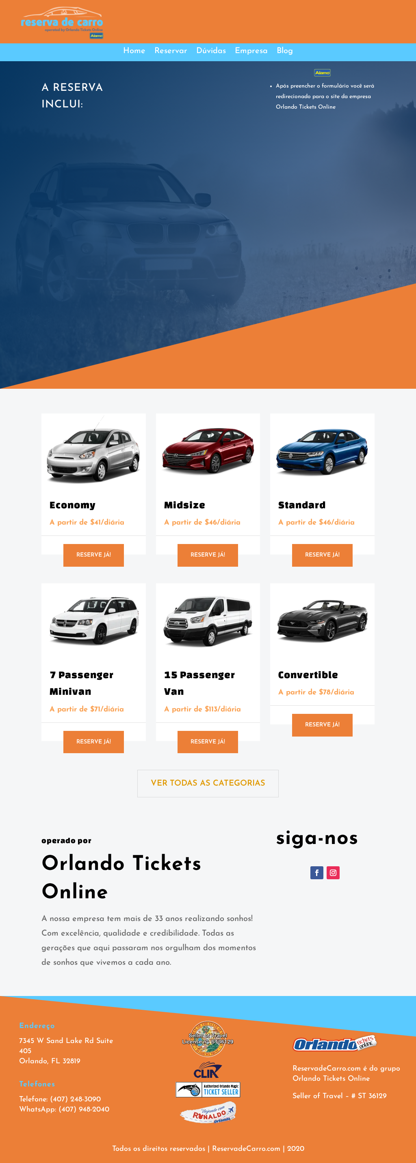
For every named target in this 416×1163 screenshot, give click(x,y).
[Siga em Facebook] (316, 872)
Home (134, 51)
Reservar (170, 51)
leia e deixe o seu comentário (94, 340)
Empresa (251, 51)
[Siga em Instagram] (333, 872)
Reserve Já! (93, 555)
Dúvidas (211, 51)
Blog (285, 51)
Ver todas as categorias (208, 784)
